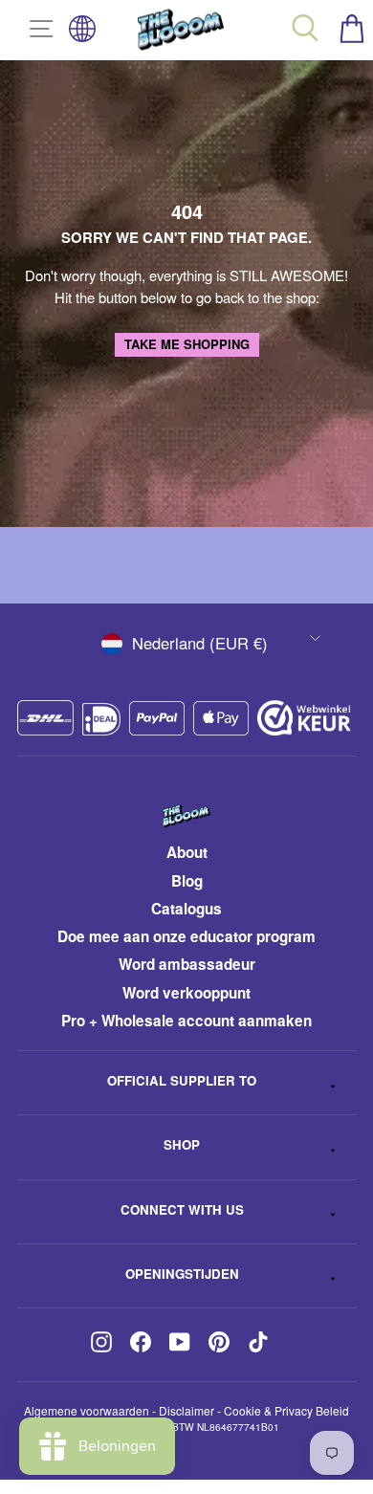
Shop (182, 1144)
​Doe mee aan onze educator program (186, 936)
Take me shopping (187, 344)
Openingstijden (182, 1273)
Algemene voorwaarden (86, 1410)
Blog (187, 880)
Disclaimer (186, 1410)
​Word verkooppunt (186, 992)
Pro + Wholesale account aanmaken (186, 1020)
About (187, 852)
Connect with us (182, 1209)
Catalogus (186, 908)
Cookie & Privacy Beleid (286, 1410)
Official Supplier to (181, 1080)
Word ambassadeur (187, 964)
